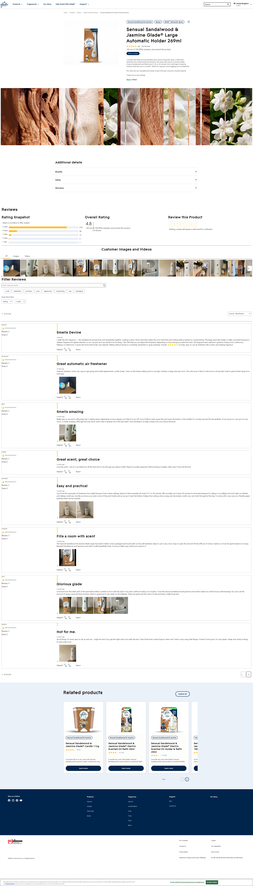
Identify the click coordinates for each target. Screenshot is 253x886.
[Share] (188, 22)
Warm (128, 79)
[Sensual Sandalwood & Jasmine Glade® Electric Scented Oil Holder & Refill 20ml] (169, 718)
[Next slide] (187, 779)
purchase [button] (29, 291)
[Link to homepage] (4, 4)
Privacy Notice (10, 884)
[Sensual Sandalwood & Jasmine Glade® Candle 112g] (83, 718)
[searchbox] (216, 4)
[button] (243, 4)
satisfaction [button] (17, 291)
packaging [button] (79, 291)
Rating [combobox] (5, 301)
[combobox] (241, 314)
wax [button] (70, 291)
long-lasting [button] (60, 291)
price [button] (38, 291)
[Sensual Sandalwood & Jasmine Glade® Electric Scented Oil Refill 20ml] (126, 718)
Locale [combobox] (18, 301)
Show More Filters (8, 297)
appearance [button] (48, 291)
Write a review (133, 53)
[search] (228, 4)
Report (78, 349)
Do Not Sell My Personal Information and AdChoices (187, 882)
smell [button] (7, 291)
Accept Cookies (212, 882)
